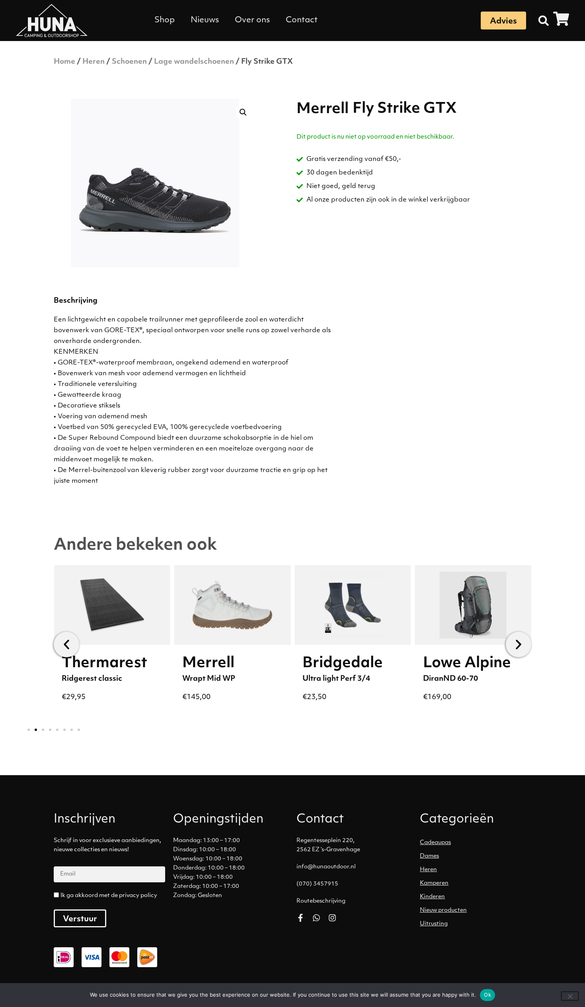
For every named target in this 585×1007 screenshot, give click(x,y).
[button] (543, 20)
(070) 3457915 (317, 884)
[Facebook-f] (300, 918)
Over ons (252, 20)
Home (64, 62)
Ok (487, 994)
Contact (302, 20)
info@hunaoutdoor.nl (326, 867)
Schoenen (129, 62)
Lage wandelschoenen (194, 62)
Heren (93, 62)
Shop (164, 20)
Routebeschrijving (320, 901)
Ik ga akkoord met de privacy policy (108, 896)
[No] (570, 996)
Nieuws (205, 20)
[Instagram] (332, 918)
